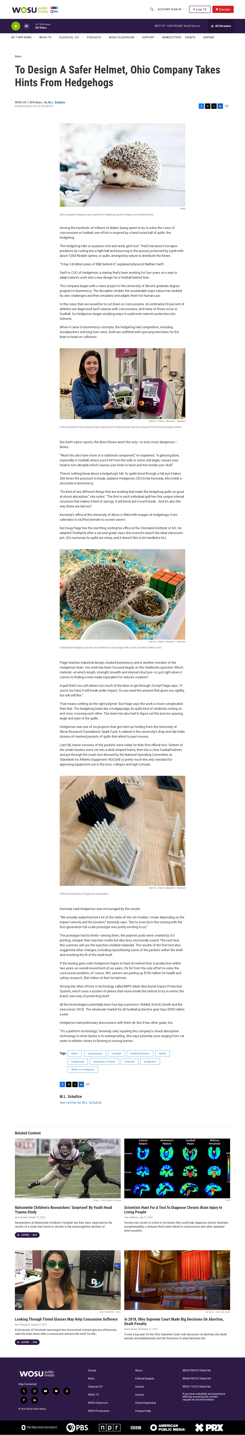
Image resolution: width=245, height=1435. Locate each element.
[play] (16, 26)
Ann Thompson (22, 1324)
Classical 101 (69, 37)
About (138, 1370)
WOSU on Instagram (82, 1069)
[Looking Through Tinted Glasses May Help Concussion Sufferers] (68, 1280)
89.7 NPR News (21, 37)
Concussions (95, 1053)
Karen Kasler (130, 1329)
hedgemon (150, 1061)
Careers (139, 1386)
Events (190, 37)
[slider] (32, 26)
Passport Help (143, 1411)
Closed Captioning (145, 1403)
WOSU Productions (98, 1411)
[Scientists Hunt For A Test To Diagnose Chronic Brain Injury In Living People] (177, 1168)
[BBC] (136, 1427)
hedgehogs (77, 1061)
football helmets (140, 1053)
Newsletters (172, 37)
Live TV (201, 9)
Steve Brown (21, 1217)
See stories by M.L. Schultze (81, 1102)
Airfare (208, 37)
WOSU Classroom (121, 37)
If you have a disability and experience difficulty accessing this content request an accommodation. (204, 1397)
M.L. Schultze (56, 102)
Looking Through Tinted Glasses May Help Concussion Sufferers (66, 1319)
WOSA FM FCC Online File (197, 1378)
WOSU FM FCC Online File (197, 1370)
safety (162, 1053)
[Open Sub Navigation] (184, 9)
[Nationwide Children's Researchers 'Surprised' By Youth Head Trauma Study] (68, 1168)
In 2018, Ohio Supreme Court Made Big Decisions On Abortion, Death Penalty (173, 1321)
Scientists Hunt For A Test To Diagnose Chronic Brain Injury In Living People (173, 1209)
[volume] (26, 26)
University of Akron (104, 1061)
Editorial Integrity (144, 1378)
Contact (139, 1394)
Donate (224, 9)
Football (116, 1053)
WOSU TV (45, 37)
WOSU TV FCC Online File (197, 1386)
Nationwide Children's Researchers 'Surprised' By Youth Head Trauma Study (63, 1209)
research (130, 1061)
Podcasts (94, 37)
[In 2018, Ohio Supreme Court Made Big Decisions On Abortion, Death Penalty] (177, 1280)
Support (148, 37)
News (18, 56)
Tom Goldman (131, 1217)
